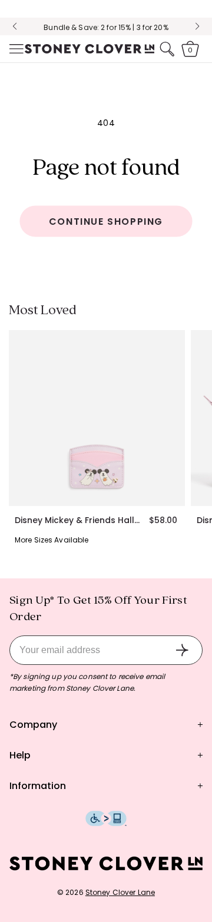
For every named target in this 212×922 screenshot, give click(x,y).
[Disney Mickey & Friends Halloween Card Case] (97, 418)
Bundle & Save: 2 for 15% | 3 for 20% (106, 20)
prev (15, 26)
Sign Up (182, 650)
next (197, 26)
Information (37, 786)
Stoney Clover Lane (120, 892)
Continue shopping (106, 221)
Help (20, 755)
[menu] (15, 48)
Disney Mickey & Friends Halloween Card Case (80, 520)
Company (33, 724)
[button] (15, 48)
